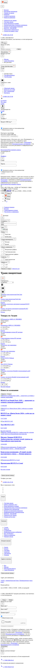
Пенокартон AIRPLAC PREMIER (10, 325)
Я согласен (4, 646)
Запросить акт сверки (10, 20)
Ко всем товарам (5, 386)
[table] (3, 292)
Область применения (6, 247)
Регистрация (4, 150)
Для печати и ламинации (11, 212)
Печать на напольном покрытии (13, 26)
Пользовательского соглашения (21, 144)
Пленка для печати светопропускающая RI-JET (14, 308)
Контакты (7, 93)
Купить (3, 302)
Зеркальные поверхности (11, 29)
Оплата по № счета (9, 517)
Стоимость (4, 221)
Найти (18, 49)
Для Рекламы (8, 77)
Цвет (2, 227)
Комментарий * (5, 612)
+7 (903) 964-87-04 (8, 667)
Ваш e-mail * (4, 609)
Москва (6, 59)
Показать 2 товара (6, 268)
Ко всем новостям (6, 431)
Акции (6, 547)
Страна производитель (7, 239)
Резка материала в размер (11, 23)
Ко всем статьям (5, 469)
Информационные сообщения (12, 532)
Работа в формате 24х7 (10, 504)
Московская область (10, 568)
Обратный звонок (9, 88)
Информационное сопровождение (14, 512)
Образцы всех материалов (11, 509)
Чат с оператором (9, 91)
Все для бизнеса (8, 533)
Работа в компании (9, 535)
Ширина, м (4, 262)
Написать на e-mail (9, 89)
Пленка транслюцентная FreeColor (11, 299)
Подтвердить (14, 136)
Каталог (6, 10)
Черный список (8, 536)
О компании (7, 530)
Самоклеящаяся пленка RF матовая (11, 338)
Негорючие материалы (10, 11)
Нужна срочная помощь (8, 475)
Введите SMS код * (6, 122)
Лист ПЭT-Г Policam (6, 364)
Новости (3, 394)
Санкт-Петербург (9, 61)
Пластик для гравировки (8, 351)
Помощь (6, 555)
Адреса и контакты (9, 16)
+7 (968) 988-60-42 (8, 660)
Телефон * (4, 118)
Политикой (27, 142)
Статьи (9, 394)
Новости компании (9, 17)
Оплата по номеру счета (11, 31)
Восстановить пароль (14, 150)
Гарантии (7, 552)
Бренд (3, 232)
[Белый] (4, 229)
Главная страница (9, 207)
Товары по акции (9, 13)
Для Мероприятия (9, 75)
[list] (3, 288)
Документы (7, 553)
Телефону (3, 156)
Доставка (6, 550)
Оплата (6, 548)
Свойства (4, 257)
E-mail (2, 111)
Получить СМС (5, 136)
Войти (2, 173)
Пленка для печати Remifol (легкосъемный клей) (15, 377)
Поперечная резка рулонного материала (15, 25)
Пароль (3, 163)
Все (5, 565)
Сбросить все (16, 268)
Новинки (6, 14)
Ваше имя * (4, 606)
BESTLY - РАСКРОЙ (10, 28)
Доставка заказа (8, 22)
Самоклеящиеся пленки (11, 210)
